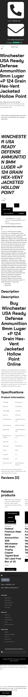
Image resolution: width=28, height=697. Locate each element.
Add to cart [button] (10, 570)
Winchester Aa (12, 265)
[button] (6, 695)
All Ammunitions (11, 102)
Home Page (3, 102)
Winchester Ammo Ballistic (8, 267)
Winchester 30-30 (15, 264)
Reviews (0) (8, 285)
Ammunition (12, 249)
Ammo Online (9, 247)
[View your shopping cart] (26, 48)
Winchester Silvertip (6, 280)
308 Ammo (20, 235)
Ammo (23, 244)
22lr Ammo (14, 235)
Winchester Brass (11, 273)
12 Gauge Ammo (15, 233)
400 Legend (20, 238)
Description (8, 283)
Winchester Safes (17, 278)
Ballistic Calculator (18, 251)
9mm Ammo (23, 242)
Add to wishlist (9, 213)
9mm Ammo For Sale (6, 244)
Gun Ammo (19, 258)
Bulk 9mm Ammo (12, 256)
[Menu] (2, 48)
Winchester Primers (15, 276)
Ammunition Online (8, 251)
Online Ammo (21, 260)
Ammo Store (16, 247)
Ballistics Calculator (6, 253)
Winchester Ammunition (12, 269)
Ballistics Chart (16, 253)
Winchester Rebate (6, 278)
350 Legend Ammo (11, 237)
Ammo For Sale (5, 246)
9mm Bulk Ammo (17, 244)
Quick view (11, 521)
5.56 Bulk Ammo (20, 240)
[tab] (16, 283)
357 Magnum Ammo (11, 238)
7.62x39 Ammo (9, 242)
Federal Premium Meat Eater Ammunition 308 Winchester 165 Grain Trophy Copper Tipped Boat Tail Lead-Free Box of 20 (13, 545)
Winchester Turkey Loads (12, 282)
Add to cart (7, 209)
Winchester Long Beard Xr (14, 274)
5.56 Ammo (12, 240)
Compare (21, 213)
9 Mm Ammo (16, 242)
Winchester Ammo (21, 265)
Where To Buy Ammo (6, 262)
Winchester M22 (5, 276)
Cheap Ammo (12, 258)
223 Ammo (8, 235)
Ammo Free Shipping (15, 246)
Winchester (16, 262)
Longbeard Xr (4, 260)
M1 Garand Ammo (13, 260)
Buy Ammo (20, 256)
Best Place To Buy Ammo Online (13, 255)
